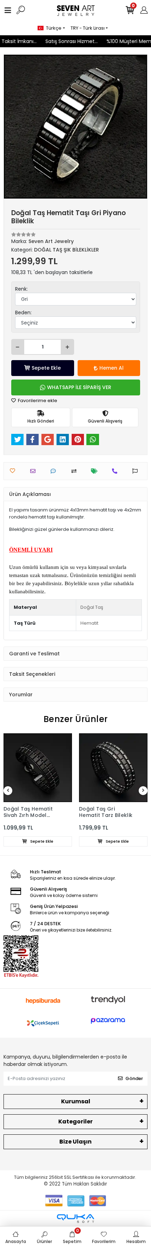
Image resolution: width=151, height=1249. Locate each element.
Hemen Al (111, 367)
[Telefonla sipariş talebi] (116, 471)
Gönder (134, 1078)
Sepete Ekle (46, 367)
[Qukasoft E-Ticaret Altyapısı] (75, 1218)
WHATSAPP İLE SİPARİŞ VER (79, 387)
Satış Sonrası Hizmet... (64, 41)
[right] (143, 790)
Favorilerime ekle (37, 400)
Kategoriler (75, 1121)
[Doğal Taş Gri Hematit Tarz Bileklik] (113, 767)
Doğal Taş (91, 607)
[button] (14, 127)
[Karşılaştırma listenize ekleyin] (76, 471)
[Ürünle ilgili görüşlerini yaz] (55, 471)
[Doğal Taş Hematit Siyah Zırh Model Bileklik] (38, 767)
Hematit (89, 623)
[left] (8, 790)
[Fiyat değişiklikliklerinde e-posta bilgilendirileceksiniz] (96, 471)
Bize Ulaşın (75, 1142)
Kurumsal (75, 1101)
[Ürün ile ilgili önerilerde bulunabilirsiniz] (137, 471)
